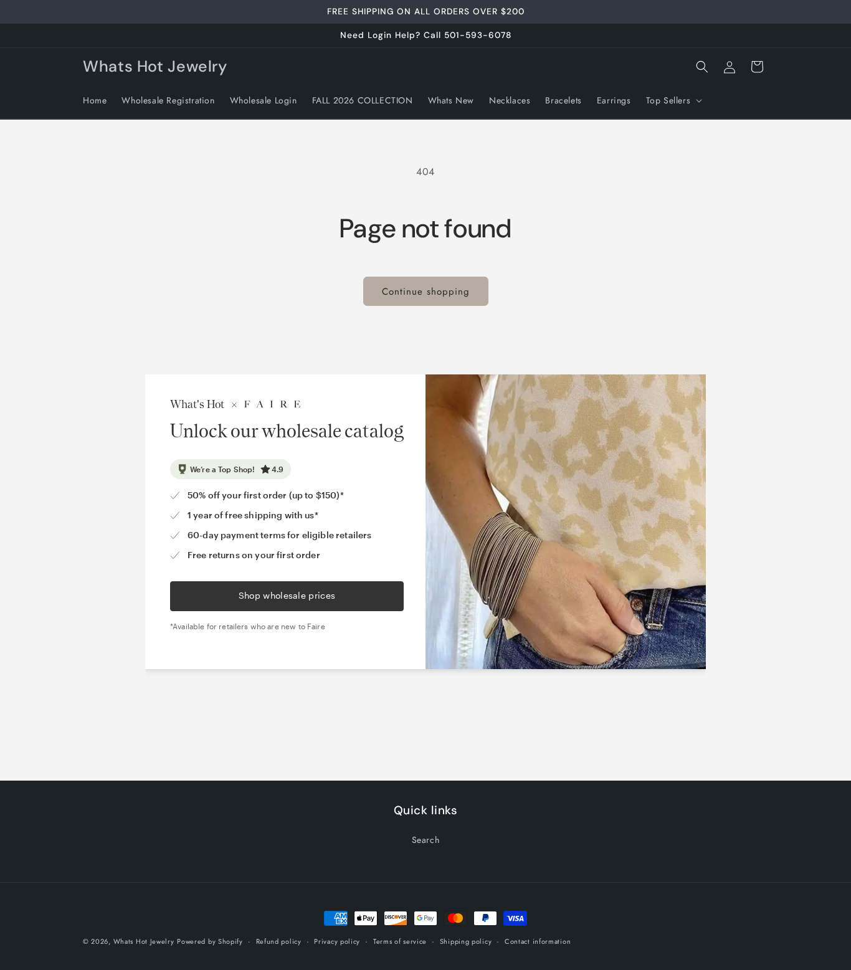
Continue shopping (426, 291)
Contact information (538, 941)
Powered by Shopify (210, 941)
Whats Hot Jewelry (143, 941)
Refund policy (279, 941)
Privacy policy (337, 941)
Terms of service (400, 941)
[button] (673, 100)
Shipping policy (466, 941)
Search (426, 840)
